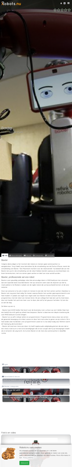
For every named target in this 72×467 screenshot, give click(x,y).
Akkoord (24, 463)
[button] (68, 3)
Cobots (6, 368)
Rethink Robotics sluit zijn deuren (18, 380)
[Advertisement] (36, 348)
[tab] (4, 255)
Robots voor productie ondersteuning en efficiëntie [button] (25, 397)
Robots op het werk (16, 132)
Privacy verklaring (28, 457)
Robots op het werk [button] (12, 390)
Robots (3, 132)
